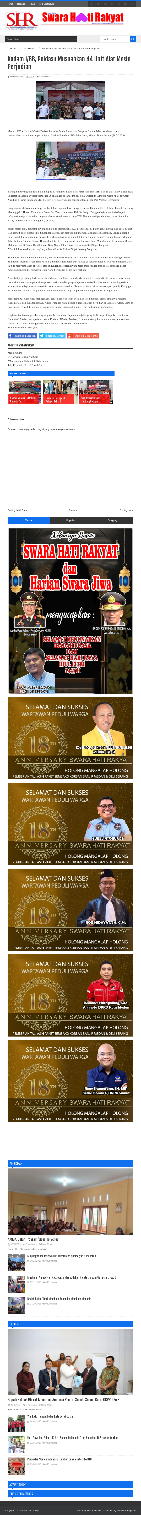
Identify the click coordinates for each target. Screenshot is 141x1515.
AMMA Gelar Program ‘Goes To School (33, 1239)
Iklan (32, 4)
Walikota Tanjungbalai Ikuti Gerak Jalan (50, 1416)
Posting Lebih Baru (17, 510)
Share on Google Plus (86, 335)
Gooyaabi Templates (126, 1511)
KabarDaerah (45, 77)
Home (10, 4)
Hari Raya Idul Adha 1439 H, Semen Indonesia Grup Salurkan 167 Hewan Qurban (72, 1437)
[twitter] (98, 4)
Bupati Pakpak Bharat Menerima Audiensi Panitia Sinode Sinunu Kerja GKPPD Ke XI (64, 1399)
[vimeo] (105, 4)
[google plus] (132, 4)
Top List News (46, 4)
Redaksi (21, 4)
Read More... (47, 1244)
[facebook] (91, 4)
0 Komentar (31, 1244)
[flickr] (112, 4)
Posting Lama (126, 510)
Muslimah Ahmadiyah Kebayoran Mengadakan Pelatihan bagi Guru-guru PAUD (71, 1277)
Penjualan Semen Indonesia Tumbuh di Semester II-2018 (59, 1459)
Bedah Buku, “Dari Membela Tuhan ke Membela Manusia (59, 1298)
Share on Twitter (55, 335)
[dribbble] (119, 4)
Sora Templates (94, 1511)
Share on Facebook (25, 335)
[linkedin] (125, 4)
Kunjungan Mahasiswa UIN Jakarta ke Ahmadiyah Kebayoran (61, 1256)
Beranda (73, 510)
